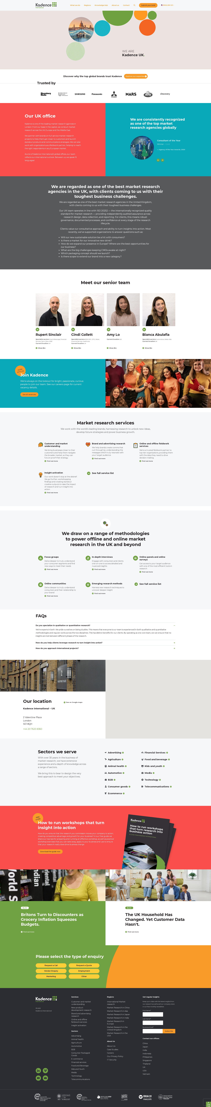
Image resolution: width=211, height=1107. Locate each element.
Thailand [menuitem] (146, 1064)
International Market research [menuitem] (116, 1003)
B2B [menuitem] (73, 1050)
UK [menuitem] (144, 1067)
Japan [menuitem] (145, 1047)
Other (84, 976)
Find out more (52, 461)
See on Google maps (74, 702)
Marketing (51, 976)
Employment (84, 971)
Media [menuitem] (74, 1072)
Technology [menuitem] (76, 1076)
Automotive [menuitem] (76, 1046)
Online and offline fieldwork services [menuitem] (79, 1020)
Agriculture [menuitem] (76, 1043)
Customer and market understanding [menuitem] (81, 1003)
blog (25, 908)
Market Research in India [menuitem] (118, 1018)
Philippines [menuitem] (147, 1057)
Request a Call (51, 965)
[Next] (162, 160)
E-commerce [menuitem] (77, 1059)
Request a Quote (84, 965)
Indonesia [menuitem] (147, 1054)
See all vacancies (29, 394)
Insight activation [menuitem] (78, 1025)
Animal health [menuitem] (77, 1039)
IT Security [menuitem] (111, 1060)
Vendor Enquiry (51, 971)
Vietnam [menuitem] (146, 1074)
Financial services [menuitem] (78, 1062)
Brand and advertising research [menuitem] (81, 1015)
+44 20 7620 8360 (32, 729)
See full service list (103, 473)
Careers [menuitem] (110, 1053)
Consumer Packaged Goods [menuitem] (80, 1054)
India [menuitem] (145, 1050)
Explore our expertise (135, 76)
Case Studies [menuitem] (112, 1050)
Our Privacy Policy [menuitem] (115, 1056)
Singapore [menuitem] (147, 1060)
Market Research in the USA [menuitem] (117, 1034)
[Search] (134, 5)
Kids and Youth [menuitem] (78, 1069)
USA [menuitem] (144, 1071)
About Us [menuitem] (111, 1046)
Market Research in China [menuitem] (118, 1008)
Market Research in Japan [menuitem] (118, 1014)
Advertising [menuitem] (76, 1036)
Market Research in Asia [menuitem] (117, 1011)
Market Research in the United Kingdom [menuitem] (117, 1028)
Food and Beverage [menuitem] (80, 1066)
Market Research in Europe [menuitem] (115, 1022)
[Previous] (158, 160)
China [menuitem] (145, 1043)
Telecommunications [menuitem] (80, 1079)
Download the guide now (50, 852)
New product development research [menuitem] (81, 1009)
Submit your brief (148, 5)
